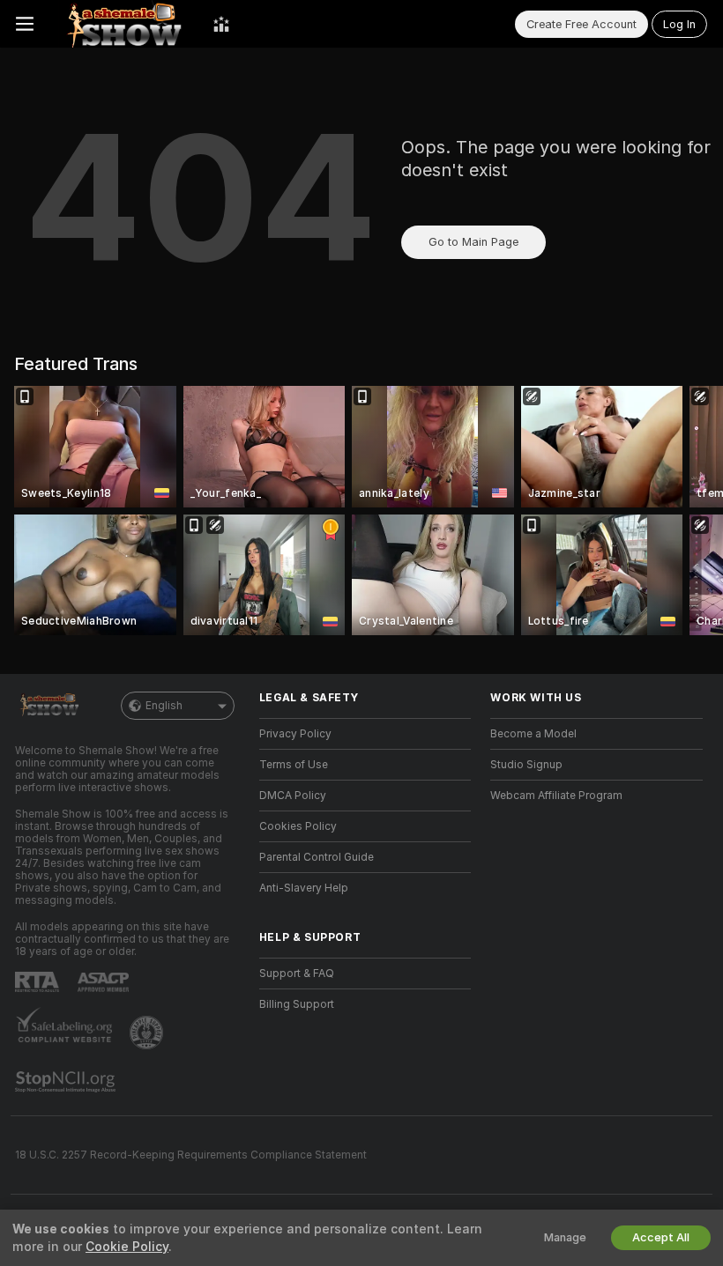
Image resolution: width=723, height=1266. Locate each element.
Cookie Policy (127, 1247)
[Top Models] (221, 24)
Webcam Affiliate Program (556, 795)
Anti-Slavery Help (303, 888)
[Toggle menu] (24, 24)
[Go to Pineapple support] (148, 1032)
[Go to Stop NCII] (67, 1081)
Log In (679, 24)
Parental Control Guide (316, 857)
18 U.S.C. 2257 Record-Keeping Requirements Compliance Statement (191, 1155)
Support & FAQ (296, 973)
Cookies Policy (298, 826)
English (164, 706)
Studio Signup (526, 765)
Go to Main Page (473, 241)
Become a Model (533, 734)
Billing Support (296, 1004)
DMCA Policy (292, 795)
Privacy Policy (295, 734)
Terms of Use (293, 765)
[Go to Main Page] (123, 24)
